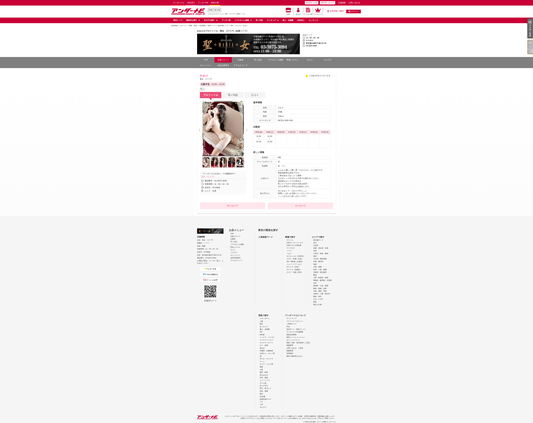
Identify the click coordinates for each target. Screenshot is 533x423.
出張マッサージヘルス (294, 243)
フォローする (211, 269)
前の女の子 (232, 206)
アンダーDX (203, 3)
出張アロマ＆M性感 (293, 245)
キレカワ (263, 407)
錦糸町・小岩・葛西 (320, 286)
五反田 (315, 245)
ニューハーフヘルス (293, 264)
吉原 (315, 283)
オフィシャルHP (211, 280)
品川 (315, 243)
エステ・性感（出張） (294, 259)
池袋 (315, 264)
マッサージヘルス (266, 340)
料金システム (292, 60)
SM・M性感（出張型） (295, 262)
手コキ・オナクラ (266, 359)
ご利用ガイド (291, 324)
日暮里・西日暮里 (320, 272)
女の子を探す (209, 20)
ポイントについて (293, 340)
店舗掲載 (342, 3)
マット (262, 362)
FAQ (288, 327)
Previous (200, 130)
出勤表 (240, 60)
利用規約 (289, 353)
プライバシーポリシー (294, 321)
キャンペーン (206, 65)
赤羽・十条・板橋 (320, 270)
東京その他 (317, 305)
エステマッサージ (266, 343)
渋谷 (315, 251)
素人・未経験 (265, 329)
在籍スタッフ (223, 60)
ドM (261, 405)
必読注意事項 (223, 65)
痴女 (261, 394)
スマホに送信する (211, 274)
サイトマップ (291, 318)
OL (261, 356)
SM (261, 332)
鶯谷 (315, 275)
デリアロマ (290, 248)
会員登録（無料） (337, 11)
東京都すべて (318, 240)
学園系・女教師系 (266, 351)
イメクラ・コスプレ (267, 337)
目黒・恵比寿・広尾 (320, 248)
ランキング (318, 14)
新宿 (315, 256)
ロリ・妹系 (264, 345)
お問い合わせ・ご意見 (294, 348)
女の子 (298, 14)
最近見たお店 (311, 3)
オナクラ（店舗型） (293, 270)
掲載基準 (289, 345)
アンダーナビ (178, 3)
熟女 (261, 324)
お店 (288, 14)
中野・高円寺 (318, 262)
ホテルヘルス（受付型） (295, 256)
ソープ (288, 251)
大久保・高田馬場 (320, 259)
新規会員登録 (291, 335)
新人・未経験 (288, 20)
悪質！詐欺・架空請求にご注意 (298, 343)
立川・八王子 (318, 299)
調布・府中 (317, 296)
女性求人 (191, 3)
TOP (206, 60)
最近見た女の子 (327, 3)
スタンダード (265, 318)
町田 (315, 302)
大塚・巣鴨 (317, 267)
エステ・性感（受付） (294, 272)
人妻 (261, 321)
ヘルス (288, 253)
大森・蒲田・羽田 (320, 291)
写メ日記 (259, 20)
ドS (261, 402)
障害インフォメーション (295, 337)
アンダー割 (308, 14)
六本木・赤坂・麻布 (320, 253)
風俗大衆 (215, 3)
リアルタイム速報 (241, 20)
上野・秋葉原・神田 (320, 278)
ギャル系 (263, 383)
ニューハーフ (265, 380)
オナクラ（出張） (293, 267)
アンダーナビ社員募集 (294, 332)
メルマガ (327, 60)
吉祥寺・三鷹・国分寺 (321, 294)
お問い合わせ (354, 3)
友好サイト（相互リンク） (296, 329)
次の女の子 (300, 206)
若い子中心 (264, 386)
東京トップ (177, 20)
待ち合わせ (264, 375)
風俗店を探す (191, 20)
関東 (211, 10)
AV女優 (262, 396)
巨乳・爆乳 (264, 378)
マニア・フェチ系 (266, 364)
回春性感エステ (265, 399)
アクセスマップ (240, 65)
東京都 (217, 10)
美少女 (262, 348)
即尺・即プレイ (265, 388)
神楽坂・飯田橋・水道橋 (322, 280)
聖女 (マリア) (207, 176)
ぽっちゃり (264, 327)
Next (247, 130)
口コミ (310, 60)
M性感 (262, 335)
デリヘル (289, 240)
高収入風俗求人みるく (294, 356)
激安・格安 (264, 372)
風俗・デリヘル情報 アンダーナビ (324, 422)
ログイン (355, 11)
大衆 (261, 370)
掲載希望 (289, 351)
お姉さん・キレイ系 (267, 353)
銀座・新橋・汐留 (320, 288)
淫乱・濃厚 (264, 391)
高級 (261, 367)
